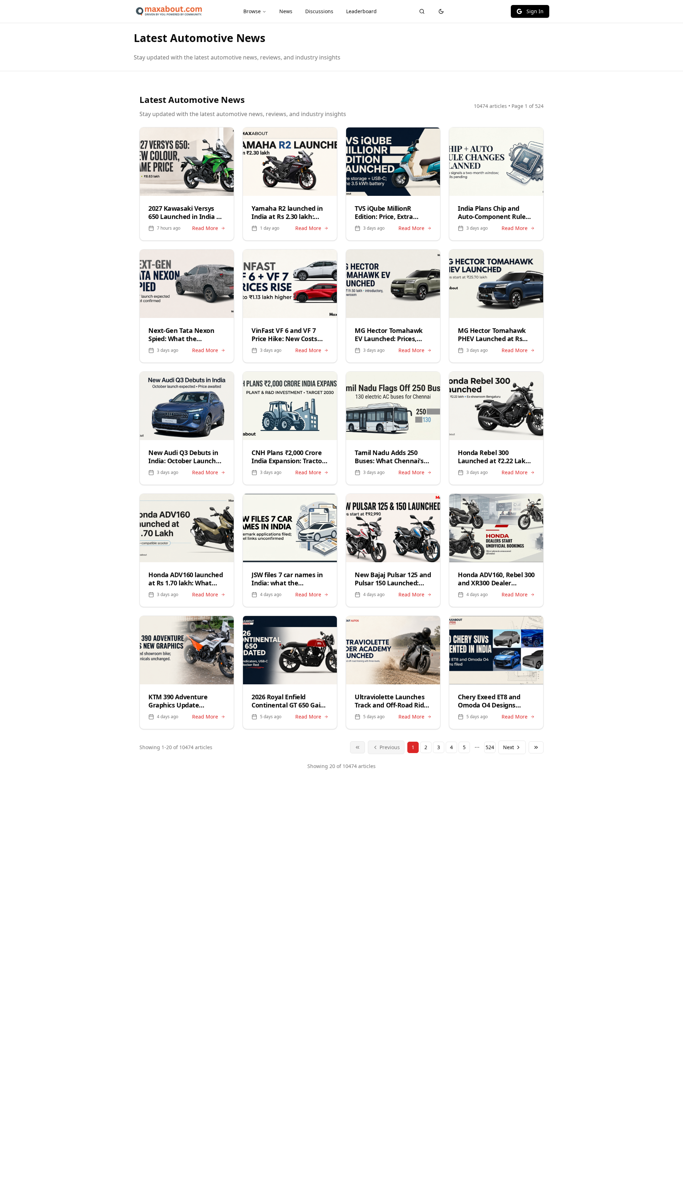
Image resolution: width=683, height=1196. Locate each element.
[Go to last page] (536, 747)
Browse (252, 11)
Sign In (535, 11)
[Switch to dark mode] (441, 11)
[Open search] (422, 11)
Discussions (319, 11)
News (285, 11)
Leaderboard (361, 11)
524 (490, 747)
